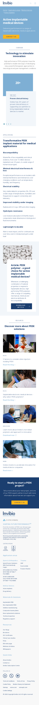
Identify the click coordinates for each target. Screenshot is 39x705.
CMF (21, 563)
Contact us (6, 663)
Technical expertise (9, 616)
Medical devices (27, 10)
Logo (9, 513)
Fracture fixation (25, 569)
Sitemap (5, 687)
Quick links (7, 655)
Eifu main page (7, 643)
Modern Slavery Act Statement (21, 684)
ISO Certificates (7, 635)
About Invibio (7, 660)
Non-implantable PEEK (9, 605)
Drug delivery (7, 591)
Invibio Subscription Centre (11, 665)
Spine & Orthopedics (10, 560)
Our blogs (6, 630)
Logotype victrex (7, 3)
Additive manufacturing (10, 608)
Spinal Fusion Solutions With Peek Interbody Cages (10, 565)
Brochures (6, 632)
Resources (7, 625)
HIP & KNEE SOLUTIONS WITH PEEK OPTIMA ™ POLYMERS (10, 572)
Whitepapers (7, 649)
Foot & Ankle (24, 566)
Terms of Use (21, 681)
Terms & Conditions (8, 681)
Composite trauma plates (11, 610)
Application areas (14, 10)
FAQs (4, 641)
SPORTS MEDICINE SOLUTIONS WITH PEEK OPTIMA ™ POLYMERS (10, 578)
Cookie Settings (7, 690)
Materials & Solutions (12, 597)
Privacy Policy (31, 681)
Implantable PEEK (8, 602)
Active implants (9, 12)
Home (5, 10)
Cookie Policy (7, 684)
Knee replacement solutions (11, 613)
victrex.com (13, 687)
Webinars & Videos (9, 646)
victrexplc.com (23, 687)
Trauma (23, 560)
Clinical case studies (9, 638)
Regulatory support (9, 619)
